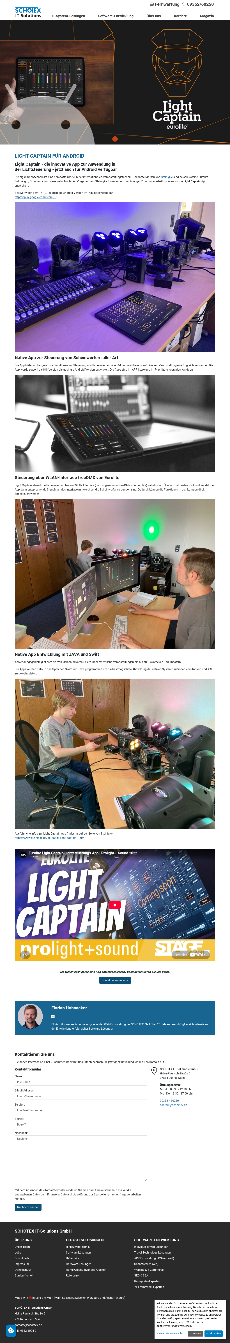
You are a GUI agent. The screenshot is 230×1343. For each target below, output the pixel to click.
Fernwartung (167, 4)
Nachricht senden (28, 1207)
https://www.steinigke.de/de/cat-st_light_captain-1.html (50, 838)
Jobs (18, 1252)
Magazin (207, 16)
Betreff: (19, 1119)
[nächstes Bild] (115, 139)
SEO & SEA (141, 1275)
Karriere (180, 16)
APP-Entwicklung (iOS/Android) (154, 1258)
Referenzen (73, 1275)
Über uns (154, 16)
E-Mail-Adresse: (24, 1090)
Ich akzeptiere (213, 1333)
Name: (19, 1076)
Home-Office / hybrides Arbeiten (86, 1269)
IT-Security (72, 1258)
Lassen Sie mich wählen (170, 1333)
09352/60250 (200, 4)
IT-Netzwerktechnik (78, 1247)
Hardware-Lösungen (78, 1264)
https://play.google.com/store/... (35, 197)
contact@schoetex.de (173, 1105)
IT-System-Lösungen (68, 16)
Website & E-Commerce (149, 1269)
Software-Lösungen (78, 1252)
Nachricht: (21, 1133)
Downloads (22, 1258)
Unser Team (22, 1247)
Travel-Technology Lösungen (152, 1252)
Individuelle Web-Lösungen (151, 1247)
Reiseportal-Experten (147, 1281)
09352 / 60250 (169, 1100)
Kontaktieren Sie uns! (115, 980)
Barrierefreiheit (24, 1275)
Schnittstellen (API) (146, 1264)
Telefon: (20, 1104)
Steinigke (167, 177)
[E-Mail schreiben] (53, 1016)
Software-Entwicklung (116, 16)
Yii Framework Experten (149, 1287)
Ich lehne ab (195, 1333)
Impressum (22, 1264)
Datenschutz (23, 1269)
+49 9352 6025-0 (25, 1330)
